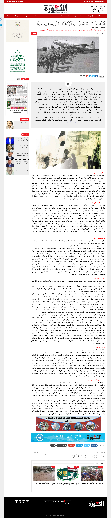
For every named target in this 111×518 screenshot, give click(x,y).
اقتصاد (41, 16)
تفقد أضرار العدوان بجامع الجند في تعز (41, 455)
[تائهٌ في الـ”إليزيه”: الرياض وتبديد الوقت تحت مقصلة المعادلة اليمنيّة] (10, 155)
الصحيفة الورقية (58, 16)
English (17, 16)
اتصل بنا (67, 503)
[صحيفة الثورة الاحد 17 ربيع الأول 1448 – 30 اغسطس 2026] (17, 96)
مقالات (68, 16)
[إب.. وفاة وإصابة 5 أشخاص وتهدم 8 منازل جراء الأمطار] (44, 473)
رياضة (47, 16)
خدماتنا (47, 501)
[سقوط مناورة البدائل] (10, 125)
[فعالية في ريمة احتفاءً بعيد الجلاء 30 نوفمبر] (92, 473)
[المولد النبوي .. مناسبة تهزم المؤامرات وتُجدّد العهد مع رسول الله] (10, 163)
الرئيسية (98, 16)
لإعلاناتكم (61, 501)
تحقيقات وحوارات (77, 16)
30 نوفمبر (34, 33)
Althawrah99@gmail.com (14, 1)
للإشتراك (53, 501)
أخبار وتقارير (89, 16)
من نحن (67, 501)
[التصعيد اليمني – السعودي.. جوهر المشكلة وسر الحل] (10, 148)
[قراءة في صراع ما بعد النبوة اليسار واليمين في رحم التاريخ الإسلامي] (10, 171)
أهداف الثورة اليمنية (89, 2)
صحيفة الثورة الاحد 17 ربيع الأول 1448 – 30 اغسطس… (17, 111)
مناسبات (35, 16)
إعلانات (26, 16)
